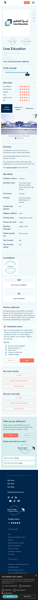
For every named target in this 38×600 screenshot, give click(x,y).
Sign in (11, 360)
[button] (19, 593)
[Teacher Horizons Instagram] (8, 497)
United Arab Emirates (19, 381)
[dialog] (19, 587)
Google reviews (14, 519)
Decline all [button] (27, 596)
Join (26, 2)
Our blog (10, 487)
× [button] (36, 575)
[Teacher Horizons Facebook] (12, 497)
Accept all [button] (10, 596)
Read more (11, 583)
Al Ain (19, 375)
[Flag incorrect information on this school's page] (33, 15)
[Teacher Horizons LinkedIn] (16, 497)
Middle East (19, 386)
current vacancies (11, 167)
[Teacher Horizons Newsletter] (18, 501)
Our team (10, 484)
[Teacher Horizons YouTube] (10, 501)
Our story (10, 480)
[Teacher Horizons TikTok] (14, 501)
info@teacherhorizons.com (15, 492)
